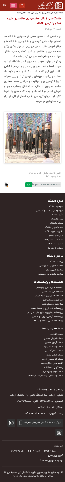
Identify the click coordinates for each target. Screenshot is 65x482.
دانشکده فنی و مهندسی (52, 292)
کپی (28, 184)
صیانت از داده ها (55, 248)
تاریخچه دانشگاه (56, 206)
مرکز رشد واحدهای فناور (52, 304)
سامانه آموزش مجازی (53, 338)
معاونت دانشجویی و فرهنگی (50, 274)
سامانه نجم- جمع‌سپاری (52, 371)
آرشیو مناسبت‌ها (55, 244)
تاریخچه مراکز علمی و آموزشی (49, 211)
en (4, 5)
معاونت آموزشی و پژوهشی (51, 266)
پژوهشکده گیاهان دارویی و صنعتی (47, 316)
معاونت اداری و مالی (54, 270)
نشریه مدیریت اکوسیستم (52, 363)
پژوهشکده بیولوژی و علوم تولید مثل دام (45, 312)
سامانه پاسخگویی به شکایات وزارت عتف (45, 376)
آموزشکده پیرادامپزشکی (52, 300)
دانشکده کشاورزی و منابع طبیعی (48, 296)
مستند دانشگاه (56, 223)
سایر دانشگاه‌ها (56, 334)
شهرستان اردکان (56, 235)
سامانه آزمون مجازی (54, 342)
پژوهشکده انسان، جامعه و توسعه (48, 321)
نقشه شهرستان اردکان (53, 240)
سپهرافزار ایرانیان (20, 476)
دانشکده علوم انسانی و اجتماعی (49, 287)
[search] (22, 5)
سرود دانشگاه (57, 219)
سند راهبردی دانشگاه (54, 227)
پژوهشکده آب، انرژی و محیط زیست (47, 308)
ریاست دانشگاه (56, 261)
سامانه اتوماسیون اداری (52, 359)
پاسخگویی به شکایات (53, 367)
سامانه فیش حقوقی (54, 355)
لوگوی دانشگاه (57, 215)
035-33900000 (24, 401)
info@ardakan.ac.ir (35, 414)
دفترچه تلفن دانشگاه (54, 231)
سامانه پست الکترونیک (53, 347)
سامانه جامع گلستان (54, 351)
